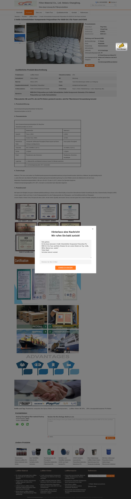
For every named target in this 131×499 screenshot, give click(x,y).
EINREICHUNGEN (65, 268)
